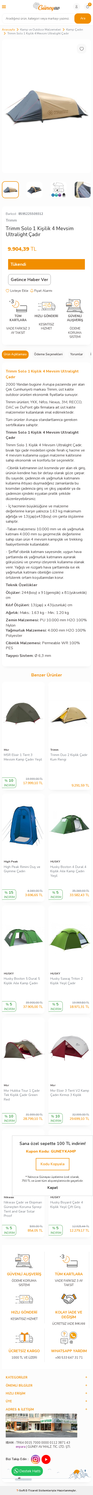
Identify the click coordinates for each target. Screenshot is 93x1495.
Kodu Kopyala (53, 1164)
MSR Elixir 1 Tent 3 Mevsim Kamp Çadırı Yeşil (23, 757)
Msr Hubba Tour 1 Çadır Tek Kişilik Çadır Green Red (22, 1095)
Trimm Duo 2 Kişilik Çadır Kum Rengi (69, 757)
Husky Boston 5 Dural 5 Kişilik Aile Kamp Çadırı (22, 981)
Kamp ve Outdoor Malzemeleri (40, 30)
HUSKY (55, 861)
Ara (82, 18)
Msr (6, 750)
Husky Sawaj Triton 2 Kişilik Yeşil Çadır (66, 981)
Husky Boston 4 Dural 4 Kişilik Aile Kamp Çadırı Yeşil (68, 871)
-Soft (21, 1490)
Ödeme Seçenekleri (48, 354)
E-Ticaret (32, 1490)
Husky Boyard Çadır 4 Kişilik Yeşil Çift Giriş (66, 1204)
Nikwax (9, 1197)
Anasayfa (8, 30)
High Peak (11, 861)
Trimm (11, 220)
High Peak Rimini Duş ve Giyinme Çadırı (22, 869)
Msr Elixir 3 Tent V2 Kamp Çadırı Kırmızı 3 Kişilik (69, 1093)
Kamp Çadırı (74, 30)
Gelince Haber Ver (29, 279)
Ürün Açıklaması (15, 354)
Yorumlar (76, 354)
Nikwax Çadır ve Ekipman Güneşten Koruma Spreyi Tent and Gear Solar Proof (23, 1209)
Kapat (52, 1187)
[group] (46, 106)
